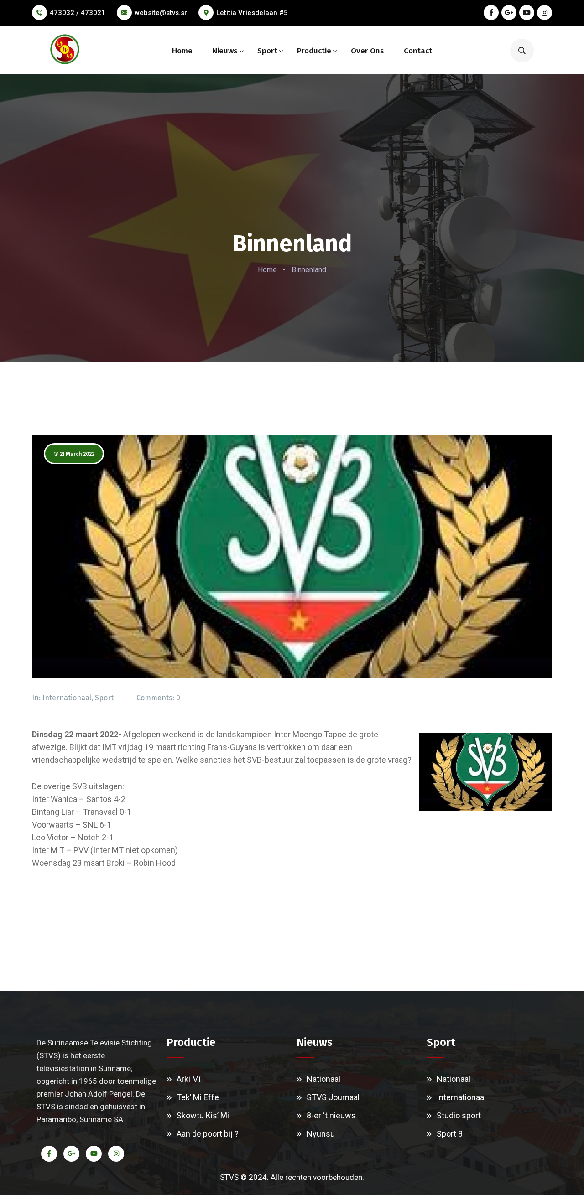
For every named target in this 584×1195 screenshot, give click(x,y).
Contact (418, 51)
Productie (314, 51)
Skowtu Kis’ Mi (203, 1115)
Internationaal (66, 697)
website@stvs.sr (161, 13)
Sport (267, 51)
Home (182, 51)
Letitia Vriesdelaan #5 (252, 13)
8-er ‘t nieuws (331, 1115)
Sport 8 (450, 1133)
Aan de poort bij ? (208, 1133)
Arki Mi (189, 1079)
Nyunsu (321, 1133)
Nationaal (323, 1079)
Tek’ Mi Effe (198, 1097)
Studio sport (459, 1115)
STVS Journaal (333, 1097)
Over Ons (367, 51)
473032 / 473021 (77, 13)
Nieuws (225, 51)
